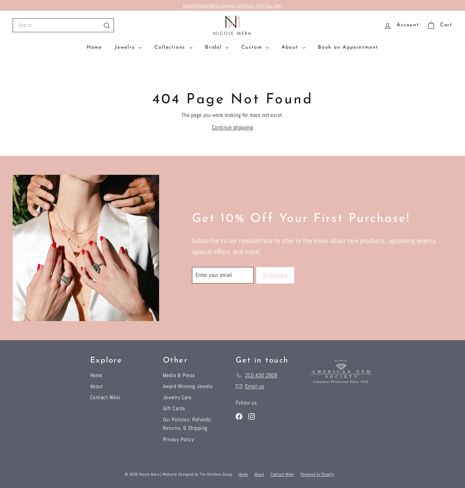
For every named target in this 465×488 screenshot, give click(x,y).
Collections (171, 47)
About (291, 47)
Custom (252, 47)
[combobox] (63, 25)
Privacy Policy (178, 439)
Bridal (214, 47)
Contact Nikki (105, 397)
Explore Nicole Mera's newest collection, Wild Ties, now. (232, 5)
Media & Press (179, 375)
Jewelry (126, 47)
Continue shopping (232, 127)
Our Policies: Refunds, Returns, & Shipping (187, 423)
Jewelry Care (177, 397)
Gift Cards (174, 408)
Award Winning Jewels (188, 386)
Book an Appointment (348, 47)
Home (94, 47)
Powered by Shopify (317, 474)
